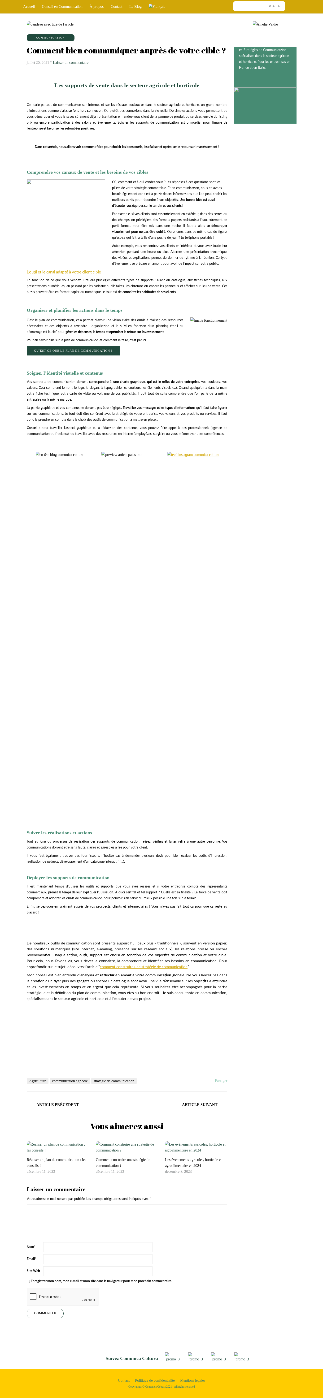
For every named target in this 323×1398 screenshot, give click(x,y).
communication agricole (70, 1081)
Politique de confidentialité (155, 1380)
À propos (97, 6)
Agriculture (37, 1081)
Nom (31, 1247)
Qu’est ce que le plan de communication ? (73, 350)
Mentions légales (192, 1380)
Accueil (29, 6)
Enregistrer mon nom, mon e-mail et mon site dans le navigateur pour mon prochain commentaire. (101, 1281)
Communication (50, 37)
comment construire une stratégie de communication (144, 967)
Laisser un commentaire (70, 63)
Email (31, 1259)
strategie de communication (114, 1081)
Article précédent (57, 1105)
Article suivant (200, 1105)
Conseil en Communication (62, 6)
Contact (116, 6)
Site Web (33, 1271)
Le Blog (135, 6)
